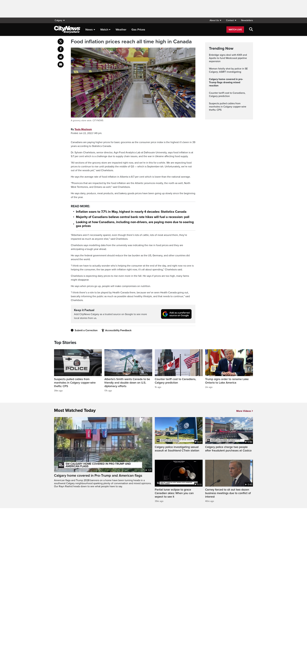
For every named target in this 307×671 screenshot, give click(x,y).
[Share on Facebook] (61, 49)
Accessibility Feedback (118, 330)
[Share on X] (61, 41)
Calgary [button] (58, 20)
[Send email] (61, 64)
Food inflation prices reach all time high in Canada (131, 41)
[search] (251, 29)
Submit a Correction (86, 330)
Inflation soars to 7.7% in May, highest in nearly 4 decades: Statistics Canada (131, 212)
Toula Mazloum (83, 129)
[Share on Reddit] (61, 57)
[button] (215, 20)
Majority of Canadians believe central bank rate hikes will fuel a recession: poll (132, 217)
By (81, 129)
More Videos (243, 411)
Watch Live (235, 29)
